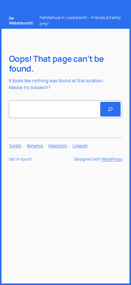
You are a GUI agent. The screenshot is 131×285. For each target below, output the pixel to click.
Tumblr (15, 145)
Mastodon (57, 145)
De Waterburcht (21, 20)
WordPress (112, 159)
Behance (35, 145)
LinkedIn (80, 145)
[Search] (110, 109)
